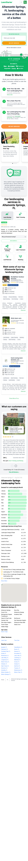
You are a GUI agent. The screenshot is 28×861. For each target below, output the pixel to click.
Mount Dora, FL (5, 662)
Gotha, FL (3, 653)
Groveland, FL (17, 653)
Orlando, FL (4, 664)
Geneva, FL (17, 651)
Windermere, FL (18, 670)
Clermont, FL (4, 649)
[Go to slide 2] (13, 163)
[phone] (25, 2)
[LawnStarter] (7, 2)
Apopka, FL (4, 647)
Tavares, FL (17, 668)
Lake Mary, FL (4, 657)
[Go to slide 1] (12, 163)
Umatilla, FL (4, 670)
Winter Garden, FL (5, 672)
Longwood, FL (5, 659)
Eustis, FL (16, 649)
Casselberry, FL (18, 647)
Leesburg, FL (17, 657)
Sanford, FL (17, 666)
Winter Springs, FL (6, 674)
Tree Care (16, 640)
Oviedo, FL (17, 664)
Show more (23, 310)
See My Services (14, 126)
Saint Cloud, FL (5, 666)
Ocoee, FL (17, 662)
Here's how (9, 94)
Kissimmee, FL (5, 655)
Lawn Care (4, 640)
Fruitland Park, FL (5, 651)
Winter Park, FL (18, 672)
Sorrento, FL (4, 668)
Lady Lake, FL (17, 655)
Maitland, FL (17, 659)
